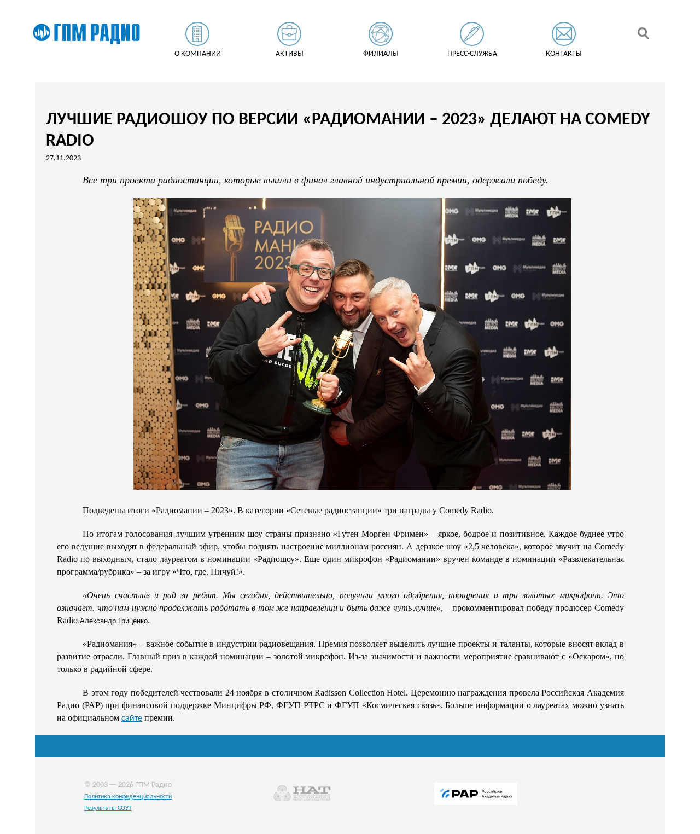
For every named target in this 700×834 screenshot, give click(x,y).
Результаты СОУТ (108, 808)
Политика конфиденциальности (128, 797)
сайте (131, 718)
